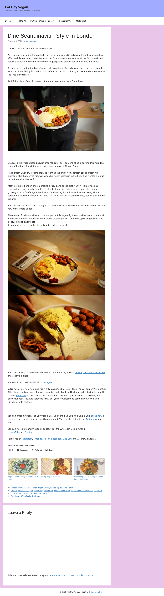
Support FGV (65, 21)
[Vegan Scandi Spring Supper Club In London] (23, 466)
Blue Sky (67, 438)
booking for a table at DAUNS (90, 372)
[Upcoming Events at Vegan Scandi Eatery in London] (89, 466)
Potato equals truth (58, 488)
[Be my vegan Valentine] (56, 466)
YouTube (15, 432)
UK (31, 490)
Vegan (70, 488)
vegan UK (98, 490)
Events (8, 21)
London (14, 490)
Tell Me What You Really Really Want (26, 496)
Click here (21, 395)
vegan (36, 490)
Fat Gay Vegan (16, 7)
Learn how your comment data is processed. (72, 575)
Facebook (56, 438)
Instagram (48, 382)
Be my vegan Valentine (50, 476)
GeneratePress (98, 592)
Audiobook (91, 419)
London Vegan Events (39, 488)
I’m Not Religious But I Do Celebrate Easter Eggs (31, 493)
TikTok (46, 438)
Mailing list (81, 21)
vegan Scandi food (62, 490)
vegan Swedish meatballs (82, 490)
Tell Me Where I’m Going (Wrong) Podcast (35, 21)
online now (96, 415)
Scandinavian (23, 490)
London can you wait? (20, 488)
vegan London (46, 490)
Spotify (28, 432)
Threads (37, 438)
